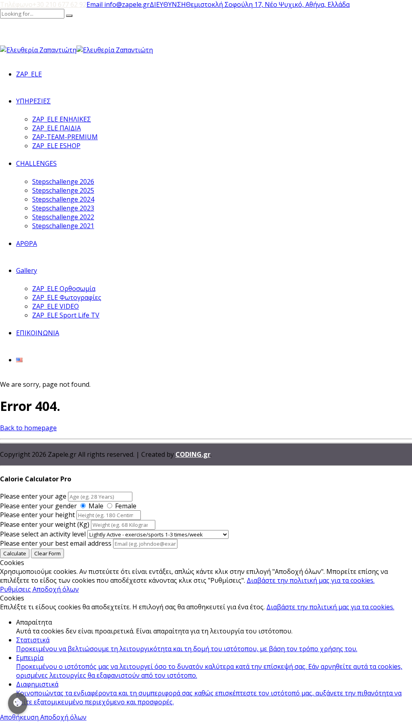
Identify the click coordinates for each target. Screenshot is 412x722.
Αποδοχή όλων (56, 589)
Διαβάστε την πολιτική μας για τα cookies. (311, 580)
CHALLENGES (36, 163)
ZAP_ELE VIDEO (55, 306)
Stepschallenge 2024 (63, 199)
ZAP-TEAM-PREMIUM (65, 136)
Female (125, 505)
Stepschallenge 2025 (63, 190)
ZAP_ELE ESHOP (56, 145)
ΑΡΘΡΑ (26, 243)
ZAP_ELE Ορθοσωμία (63, 288)
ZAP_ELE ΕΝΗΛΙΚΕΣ (61, 119)
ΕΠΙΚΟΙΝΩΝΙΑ (37, 332)
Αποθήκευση (20, 717)
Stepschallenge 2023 (63, 208)
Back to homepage (28, 427)
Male (96, 505)
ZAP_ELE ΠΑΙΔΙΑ (56, 128)
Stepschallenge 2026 (63, 181)
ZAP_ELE (29, 74)
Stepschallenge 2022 (63, 216)
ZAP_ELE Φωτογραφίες (66, 297)
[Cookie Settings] (17, 703)
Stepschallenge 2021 (63, 225)
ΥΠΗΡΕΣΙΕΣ (33, 101)
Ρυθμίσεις (16, 589)
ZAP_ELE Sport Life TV (65, 315)
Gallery (26, 270)
